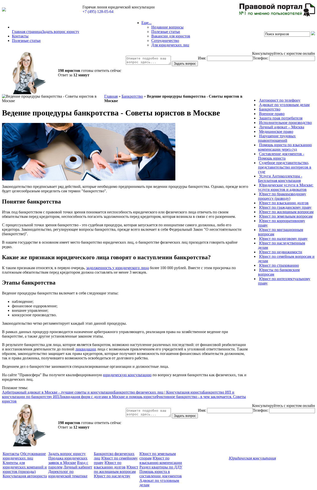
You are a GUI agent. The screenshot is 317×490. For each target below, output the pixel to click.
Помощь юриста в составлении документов (160, 473)
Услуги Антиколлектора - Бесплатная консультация (280, 178)
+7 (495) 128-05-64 (97, 11)
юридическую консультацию (127, 375)
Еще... (146, 23)
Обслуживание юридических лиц (24, 456)
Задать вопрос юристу (60, 31)
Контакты (20, 36)
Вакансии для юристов (170, 36)
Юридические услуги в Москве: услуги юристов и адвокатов (285, 187)
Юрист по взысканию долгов (284, 203)
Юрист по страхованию (279, 265)
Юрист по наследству (112, 476)
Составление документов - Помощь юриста (281, 156)
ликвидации (85, 349)
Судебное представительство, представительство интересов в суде (284, 167)
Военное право (272, 114)
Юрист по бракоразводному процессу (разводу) (282, 196)
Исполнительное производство (285, 122)
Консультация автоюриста (25, 476)
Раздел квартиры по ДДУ (160, 467)
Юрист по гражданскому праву (285, 207)
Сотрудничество (165, 40)
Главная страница (27, 31)
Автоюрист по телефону (279, 100)
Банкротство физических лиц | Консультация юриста (158, 392)
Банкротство (132, 96)
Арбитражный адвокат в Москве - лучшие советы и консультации (58, 392)
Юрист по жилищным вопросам (286, 212)
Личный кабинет (77, 467)
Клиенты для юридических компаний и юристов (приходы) (25, 467)
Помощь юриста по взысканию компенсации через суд (285, 147)
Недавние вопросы (167, 27)
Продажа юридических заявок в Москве (67, 460)
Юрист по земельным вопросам (286, 216)
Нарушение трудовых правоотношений (277, 138)
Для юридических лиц (170, 45)
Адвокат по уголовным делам (284, 105)
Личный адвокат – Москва (281, 127)
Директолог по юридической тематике (67, 473)
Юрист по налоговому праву (283, 238)
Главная (111, 96)
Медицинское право (276, 131)
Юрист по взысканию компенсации (160, 460)
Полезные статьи (26, 40)
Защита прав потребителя (280, 118)
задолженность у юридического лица (117, 268)
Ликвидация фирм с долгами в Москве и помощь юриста (107, 397)
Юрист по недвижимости (280, 252)
